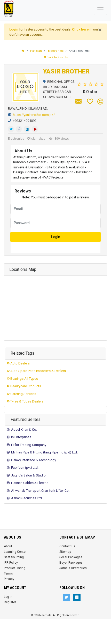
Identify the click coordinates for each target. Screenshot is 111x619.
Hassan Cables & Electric (29, 483)
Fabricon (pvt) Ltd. (24, 467)
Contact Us (67, 546)
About (8, 546)
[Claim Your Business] (100, 101)
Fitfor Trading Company (28, 445)
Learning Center (15, 552)
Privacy (9, 579)
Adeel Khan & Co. (23, 429)
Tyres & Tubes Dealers (26, 401)
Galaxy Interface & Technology (33, 460)
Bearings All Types (24, 379)
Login (55, 237)
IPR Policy (11, 562)
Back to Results (57, 57)
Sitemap (65, 552)
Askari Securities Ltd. (26, 498)
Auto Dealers (20, 363)
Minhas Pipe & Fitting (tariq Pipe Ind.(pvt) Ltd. (44, 452)
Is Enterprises (20, 437)
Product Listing (14, 568)
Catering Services (23, 394)
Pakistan (36, 51)
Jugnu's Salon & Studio (28, 475)
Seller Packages (70, 557)
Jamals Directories (73, 568)
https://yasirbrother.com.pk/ (34, 115)
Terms (8, 573)
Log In (8, 597)
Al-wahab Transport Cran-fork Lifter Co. (39, 491)
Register (10, 602)
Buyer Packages (71, 562)
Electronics (56, 51)
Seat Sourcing (14, 557)
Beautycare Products (25, 386)
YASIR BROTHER (66, 71)
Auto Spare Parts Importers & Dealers (38, 371)
